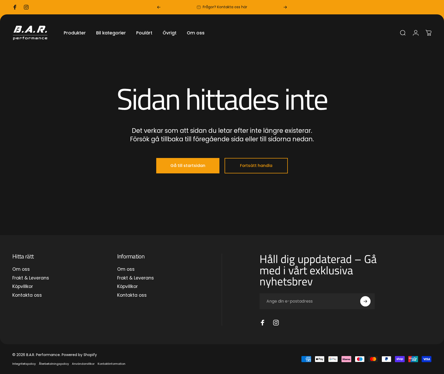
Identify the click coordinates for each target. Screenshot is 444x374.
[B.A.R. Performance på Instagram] (276, 323)
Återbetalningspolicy (54, 364)
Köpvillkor (22, 286)
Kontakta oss (27, 295)
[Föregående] (158, 7)
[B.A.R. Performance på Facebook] (263, 323)
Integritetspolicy (24, 364)
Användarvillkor (83, 364)
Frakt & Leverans (30, 278)
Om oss (21, 269)
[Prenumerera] (365, 301)
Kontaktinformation (111, 364)
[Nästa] (285, 7)
